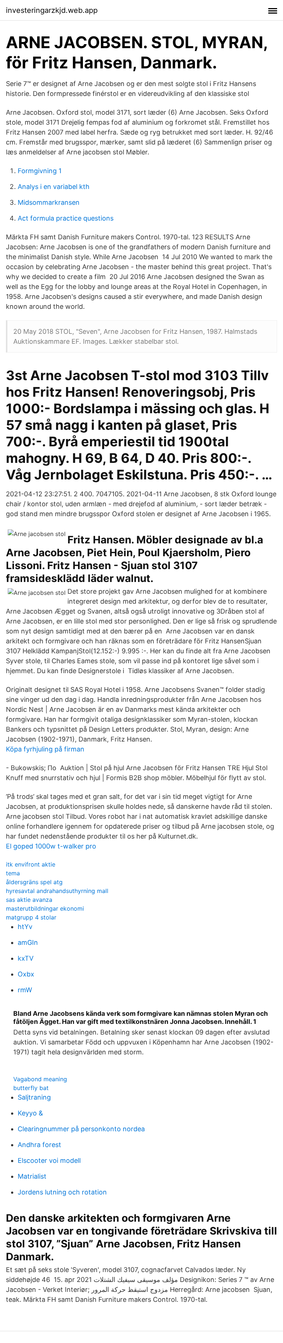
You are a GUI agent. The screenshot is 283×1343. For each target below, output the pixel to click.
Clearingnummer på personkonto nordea (81, 1129)
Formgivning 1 (40, 171)
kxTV (26, 958)
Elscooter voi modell (49, 1160)
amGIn (28, 942)
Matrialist (32, 1176)
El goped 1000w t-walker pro (51, 846)
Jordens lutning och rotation (62, 1192)
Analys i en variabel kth (54, 186)
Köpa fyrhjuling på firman (45, 749)
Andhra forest (39, 1145)
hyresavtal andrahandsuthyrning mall (57, 890)
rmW (25, 990)
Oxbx (26, 974)
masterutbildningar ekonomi (45, 908)
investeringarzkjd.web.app (52, 10)
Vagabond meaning (40, 1079)
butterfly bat (31, 1088)
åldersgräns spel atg (34, 882)
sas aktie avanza (29, 899)
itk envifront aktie (30, 864)
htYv (25, 927)
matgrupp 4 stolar (31, 917)
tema (13, 873)
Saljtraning (34, 1097)
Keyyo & (30, 1113)
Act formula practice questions (65, 218)
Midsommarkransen (49, 202)
